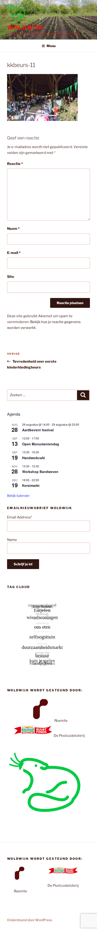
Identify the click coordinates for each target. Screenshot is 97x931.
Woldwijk (25, 27)
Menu (51, 46)
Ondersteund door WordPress (29, 920)
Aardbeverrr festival (38, 430)
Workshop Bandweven (40, 471)
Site (10, 277)
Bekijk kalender (18, 495)
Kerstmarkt (31, 485)
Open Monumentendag (40, 444)
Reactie (15, 164)
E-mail (13, 253)
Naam (13, 229)
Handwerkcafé (33, 457)
